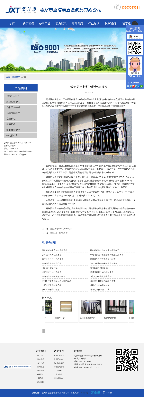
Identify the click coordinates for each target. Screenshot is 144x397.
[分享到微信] (141, 86)
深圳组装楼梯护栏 (87, 318)
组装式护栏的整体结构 (100, 285)
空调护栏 (10, 118)
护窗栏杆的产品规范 (50, 289)
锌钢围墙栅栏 (13, 112)
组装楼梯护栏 (13, 129)
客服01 (136, 36)
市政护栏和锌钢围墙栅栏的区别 (103, 263)
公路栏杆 (133, 318)
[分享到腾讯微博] (136, 86)
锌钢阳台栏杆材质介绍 (51, 263)
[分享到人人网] (139, 86)
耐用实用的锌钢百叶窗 (100, 289)
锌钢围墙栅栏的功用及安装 (101, 272)
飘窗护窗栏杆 (110, 318)
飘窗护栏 (10, 124)
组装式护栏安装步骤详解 (101, 276)
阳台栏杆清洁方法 (50, 267)
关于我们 (28, 23)
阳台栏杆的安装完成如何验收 (102, 280)
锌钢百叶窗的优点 (59, 233)
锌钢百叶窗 (12, 135)
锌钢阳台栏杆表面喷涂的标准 (102, 259)
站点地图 (40, 382)
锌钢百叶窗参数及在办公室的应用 (56, 280)
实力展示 (61, 23)
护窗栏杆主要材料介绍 (51, 285)
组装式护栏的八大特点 (61, 228)
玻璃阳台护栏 (13, 101)
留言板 (40, 378)
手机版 (109, 392)
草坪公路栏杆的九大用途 (52, 259)
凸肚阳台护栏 (13, 107)
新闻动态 (77, 23)
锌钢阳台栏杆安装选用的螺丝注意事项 (106, 254)
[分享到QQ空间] (131, 86)
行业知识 (93, 23)
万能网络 (84, 392)
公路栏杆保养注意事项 (51, 254)
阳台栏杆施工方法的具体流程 (54, 250)
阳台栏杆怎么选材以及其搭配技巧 (104, 250)
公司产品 (44, 23)
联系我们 (110, 23)
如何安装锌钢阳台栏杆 (100, 267)
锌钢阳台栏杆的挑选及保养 (53, 276)
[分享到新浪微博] (133, 86)
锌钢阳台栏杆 (13, 96)
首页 (12, 23)
